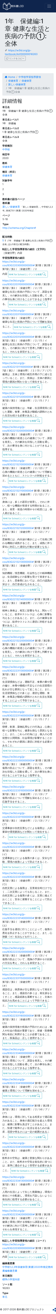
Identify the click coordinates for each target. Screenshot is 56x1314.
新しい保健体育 (17, 84)
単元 (4, 1296)
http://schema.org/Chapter (18, 227)
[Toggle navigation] (49, 6)
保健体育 (13, 80)
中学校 (6, 149)
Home (11, 76)
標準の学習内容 (11, 1279)
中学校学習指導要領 (30, 76)
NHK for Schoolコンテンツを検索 (25, 274)
